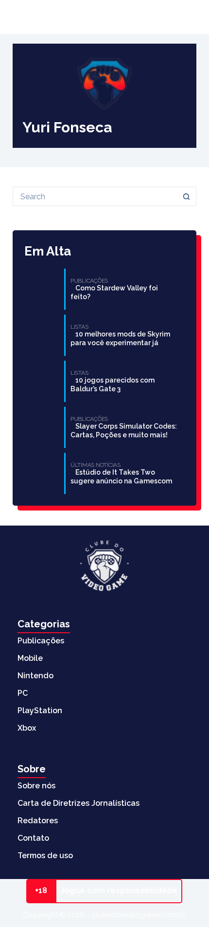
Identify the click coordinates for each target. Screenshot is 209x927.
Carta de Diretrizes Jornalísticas (78, 803)
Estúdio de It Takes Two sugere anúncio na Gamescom (121, 476)
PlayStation (39, 710)
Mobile (30, 658)
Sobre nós (36, 785)
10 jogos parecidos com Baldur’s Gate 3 (112, 384)
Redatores (37, 820)
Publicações (40, 640)
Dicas (147, 16)
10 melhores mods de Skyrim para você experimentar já (120, 338)
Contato (33, 838)
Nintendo (35, 675)
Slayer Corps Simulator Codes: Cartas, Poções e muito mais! (123, 430)
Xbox (26, 728)
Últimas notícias (55, 16)
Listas (112, 16)
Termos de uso (45, 855)
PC (22, 693)
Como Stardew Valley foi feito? (114, 292)
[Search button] (186, 196)
